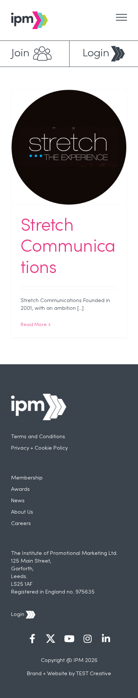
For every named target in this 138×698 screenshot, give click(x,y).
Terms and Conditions (38, 436)
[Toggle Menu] (121, 17)
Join (20, 53)
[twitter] (50, 639)
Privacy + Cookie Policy (39, 448)
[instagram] (87, 639)
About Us (22, 512)
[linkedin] (106, 639)
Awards (20, 489)
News (18, 500)
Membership (27, 478)
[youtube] (69, 639)
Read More (34, 325)
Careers (21, 523)
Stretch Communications (68, 247)
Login (95, 53)
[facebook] (32, 639)
